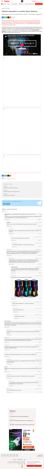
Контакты (14, 459)
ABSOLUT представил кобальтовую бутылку (11, 191)
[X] (8, 17)
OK (34, 465)
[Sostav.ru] (9, 1)
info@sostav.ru (40, 454)
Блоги (8, 4)
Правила (5, 211)
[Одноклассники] (10, 17)
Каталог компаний (29, 4)
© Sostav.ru (10, 461)
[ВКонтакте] (2, 17)
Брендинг (13, 411)
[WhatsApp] (6, 17)
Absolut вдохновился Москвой (9, 195)
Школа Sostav (39, 4)
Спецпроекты (14, 4)
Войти (3, 211)
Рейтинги (21, 4)
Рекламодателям (20, 459)
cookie (36, 461)
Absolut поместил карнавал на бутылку (11, 187)
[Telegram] (4, 17)
